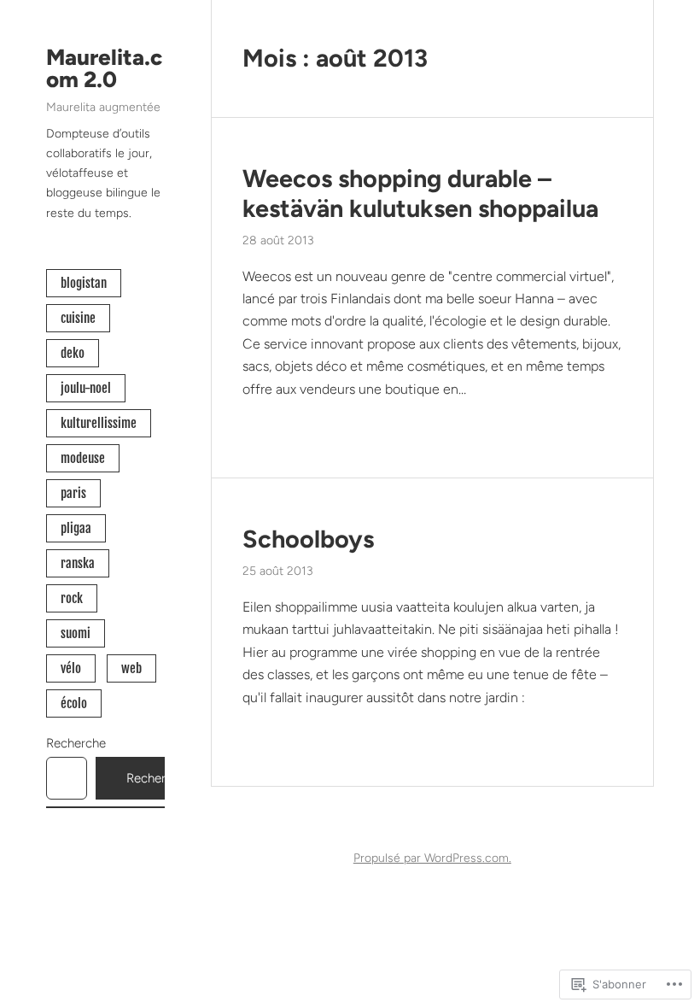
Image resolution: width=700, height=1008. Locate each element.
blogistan (84, 283)
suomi (75, 633)
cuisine (78, 318)
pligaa (76, 528)
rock (72, 598)
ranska (78, 563)
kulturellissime (99, 423)
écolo (74, 703)
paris (73, 493)
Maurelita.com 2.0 (104, 68)
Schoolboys (308, 539)
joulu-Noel (86, 388)
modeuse (83, 458)
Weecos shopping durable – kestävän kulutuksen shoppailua (420, 193)
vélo (71, 668)
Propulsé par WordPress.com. (432, 858)
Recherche (76, 743)
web (131, 668)
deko (73, 353)
